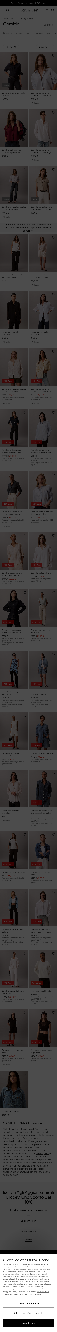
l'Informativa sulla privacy (28, 1294)
